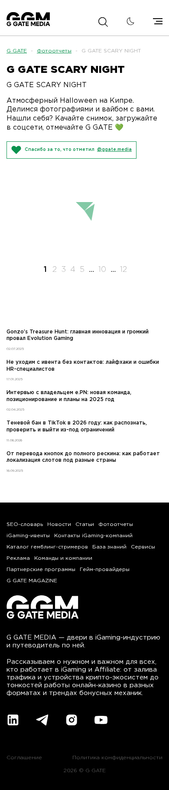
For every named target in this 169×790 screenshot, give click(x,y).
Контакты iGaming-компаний (93, 535)
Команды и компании (63, 558)
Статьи (84, 524)
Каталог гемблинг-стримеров (47, 547)
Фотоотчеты (54, 51)
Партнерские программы (40, 569)
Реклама (18, 558)
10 (102, 269)
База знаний (109, 547)
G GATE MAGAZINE (31, 580)
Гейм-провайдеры (105, 569)
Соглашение (24, 757)
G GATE (16, 51)
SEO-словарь (24, 524)
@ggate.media (114, 150)
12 (123, 269)
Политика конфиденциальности (117, 757)
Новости (59, 524)
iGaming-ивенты (28, 535)
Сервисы (143, 547)
